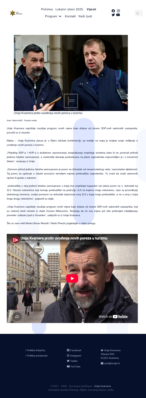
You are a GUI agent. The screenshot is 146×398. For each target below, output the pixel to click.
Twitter (74, 361)
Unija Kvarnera (102, 386)
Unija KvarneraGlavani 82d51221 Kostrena (111, 354)
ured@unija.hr (112, 363)
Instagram (75, 355)
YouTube (75, 366)
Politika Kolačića (36, 350)
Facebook (75, 350)
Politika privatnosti (37, 355)
